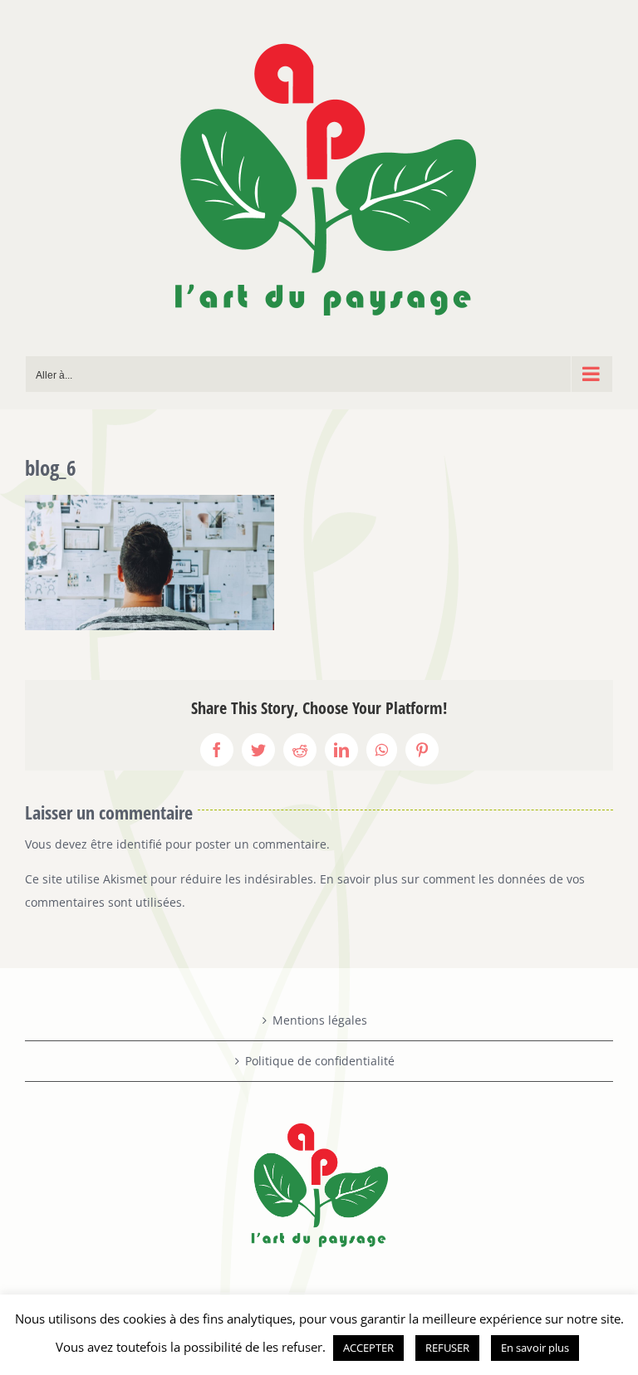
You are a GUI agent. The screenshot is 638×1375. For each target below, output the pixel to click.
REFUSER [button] (447, 1347)
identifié (139, 844)
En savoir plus (535, 1347)
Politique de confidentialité (320, 1061)
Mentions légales (319, 1020)
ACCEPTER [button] (368, 1347)
